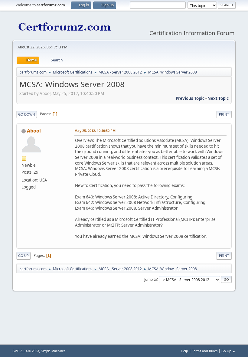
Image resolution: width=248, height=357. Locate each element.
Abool (34, 130)
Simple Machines (53, 351)
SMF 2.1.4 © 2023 (25, 351)
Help (184, 351)
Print (224, 114)
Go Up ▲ (228, 351)
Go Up (23, 255)
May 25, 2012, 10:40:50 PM (95, 130)
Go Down (26, 114)
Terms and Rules (204, 351)
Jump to (150, 279)
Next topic (218, 98)
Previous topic (190, 98)
